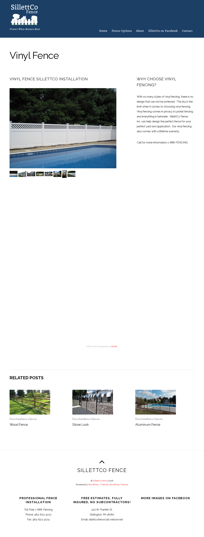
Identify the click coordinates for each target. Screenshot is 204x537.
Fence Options (122, 31)
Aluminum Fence (147, 425)
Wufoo (114, 346)
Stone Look (80, 425)
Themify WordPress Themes (114, 484)
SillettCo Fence (100, 480)
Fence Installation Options (23, 419)
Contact (187, 31)
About (140, 31)
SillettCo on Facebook (163, 31)
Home (103, 31)
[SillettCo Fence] (24, 23)
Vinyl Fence (34, 55)
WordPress (93, 484)
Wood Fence (19, 425)
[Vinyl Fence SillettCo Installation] (14, 174)
